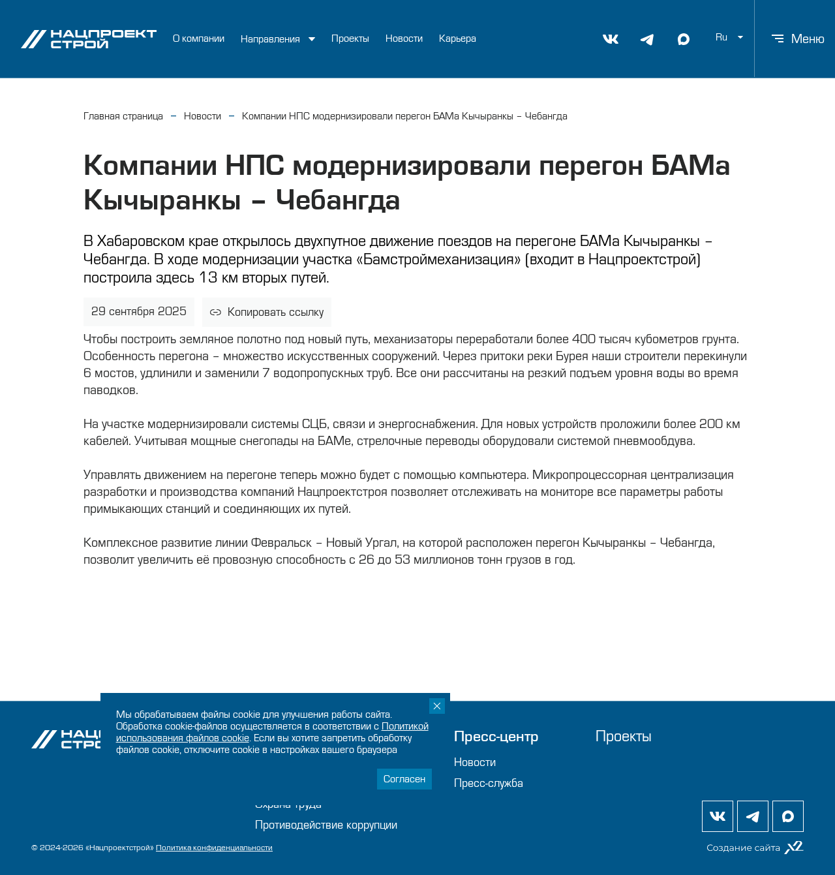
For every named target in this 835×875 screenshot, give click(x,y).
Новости (404, 38)
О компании (198, 38)
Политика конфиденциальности (214, 847)
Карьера (457, 38)
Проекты (350, 38)
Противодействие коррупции (326, 825)
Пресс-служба (488, 783)
